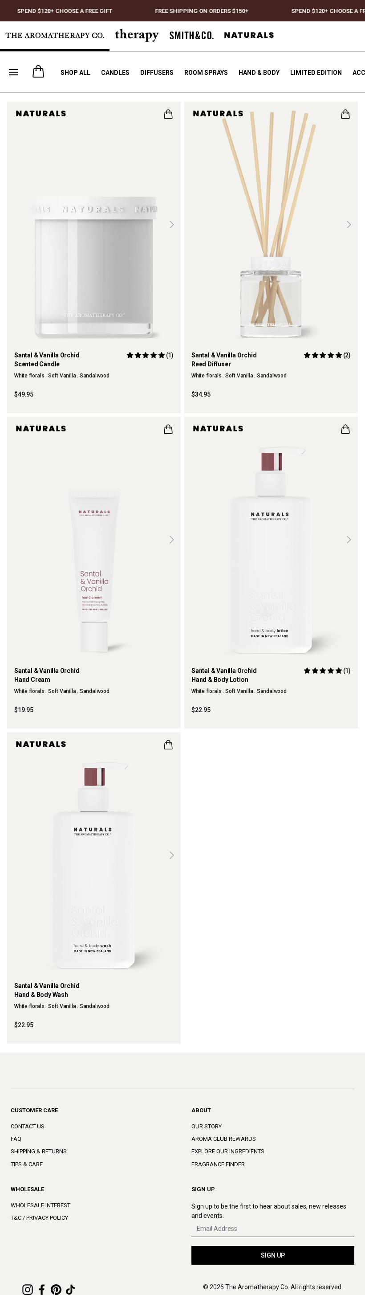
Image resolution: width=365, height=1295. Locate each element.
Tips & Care (27, 1164)
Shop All (75, 72)
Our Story (206, 1126)
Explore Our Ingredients (227, 1151)
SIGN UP (273, 1255)
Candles (115, 72)
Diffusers (157, 72)
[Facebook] (41, 1289)
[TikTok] (70, 1289)
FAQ (16, 1138)
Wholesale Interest (40, 1205)
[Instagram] (27, 1289)
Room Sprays (206, 72)
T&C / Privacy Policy (39, 1217)
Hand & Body (259, 72)
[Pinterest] (56, 1289)
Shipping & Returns (39, 1151)
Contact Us (28, 1126)
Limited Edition (316, 72)
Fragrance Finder (218, 1164)
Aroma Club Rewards (223, 1138)
